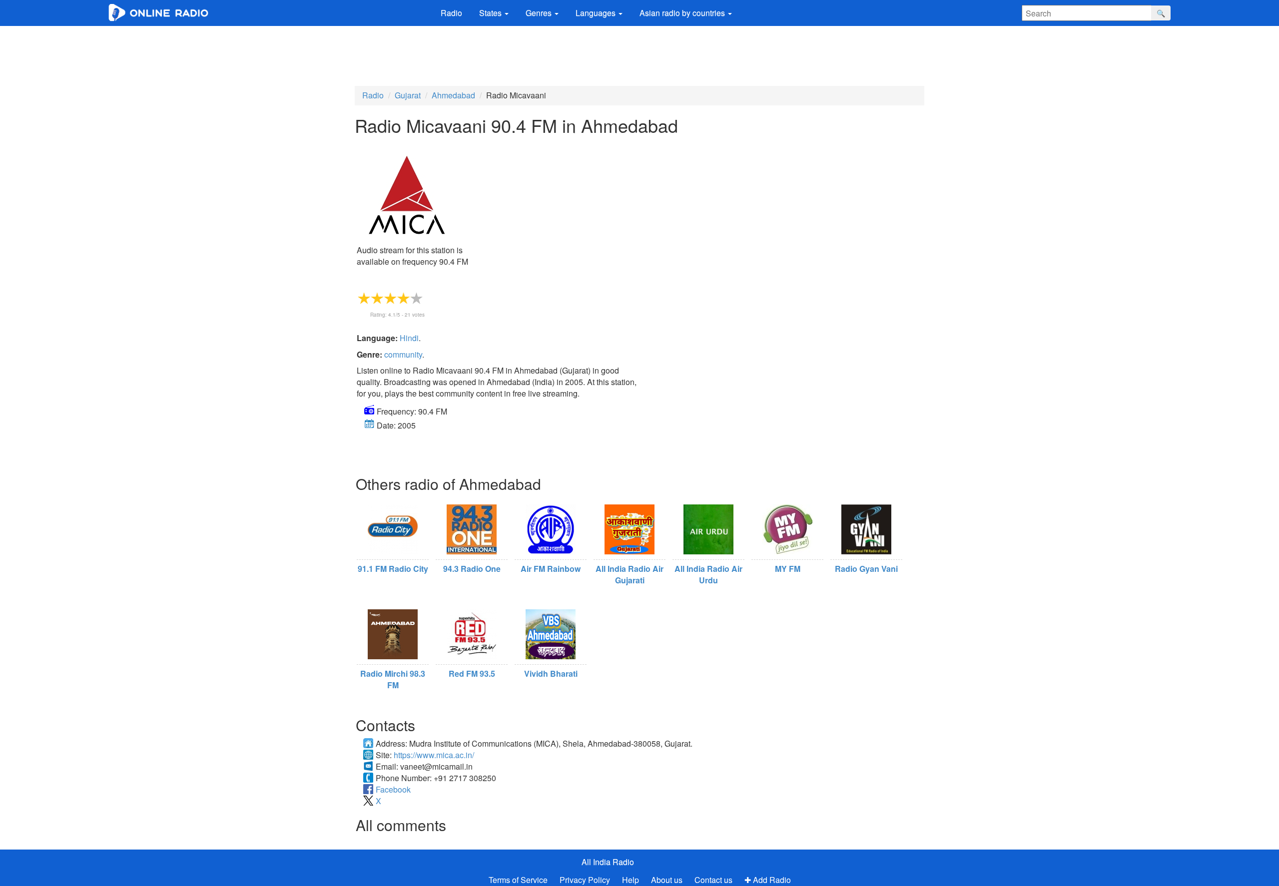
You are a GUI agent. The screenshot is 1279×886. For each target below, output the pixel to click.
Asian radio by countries (683, 12)
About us (666, 880)
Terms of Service (518, 880)
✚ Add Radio (767, 880)
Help (630, 880)
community (403, 354)
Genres (540, 12)
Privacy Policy (586, 880)
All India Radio (608, 862)
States (491, 12)
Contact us (713, 880)
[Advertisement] (639, 53)
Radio (451, 12)
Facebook (393, 789)
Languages (597, 12)
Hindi (409, 338)
